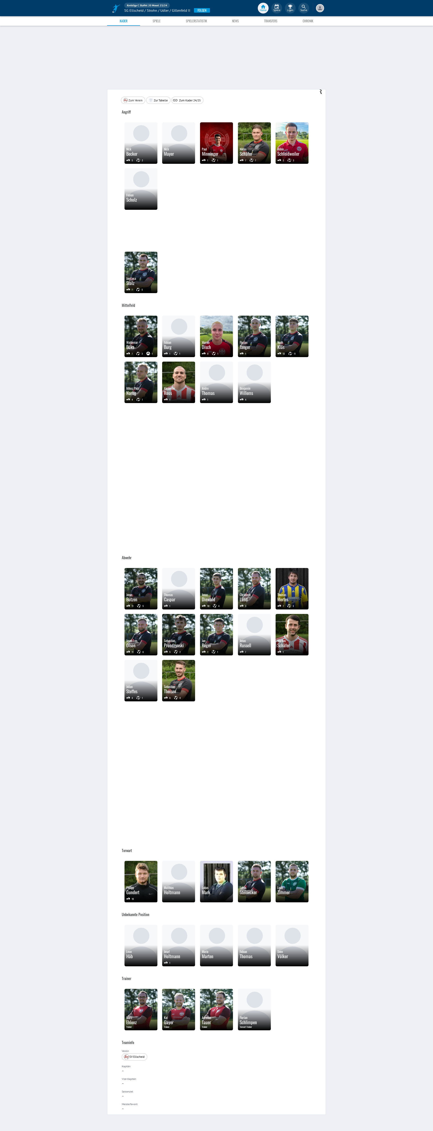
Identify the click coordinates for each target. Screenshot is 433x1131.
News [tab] (235, 20)
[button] (133, 100)
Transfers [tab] (270, 20)
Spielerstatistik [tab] (196, 20)
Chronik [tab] (308, 20)
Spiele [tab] (157, 20)
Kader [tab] (123, 20)
